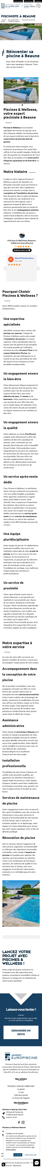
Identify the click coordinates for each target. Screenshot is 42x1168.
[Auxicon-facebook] (19, 1122)
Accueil (4, 20)
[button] (6, 90)
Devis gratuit (18, 1)
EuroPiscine (33, 1072)
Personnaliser (31, 1155)
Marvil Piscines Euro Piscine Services (25, 258)
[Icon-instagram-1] (23, 1122)
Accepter (17, 1155)
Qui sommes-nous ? (13, 20)
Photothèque (28, 1)
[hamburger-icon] (38, 6)
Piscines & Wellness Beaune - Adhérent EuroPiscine (22, 241)
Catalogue (38, 1)
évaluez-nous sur (21, 250)
